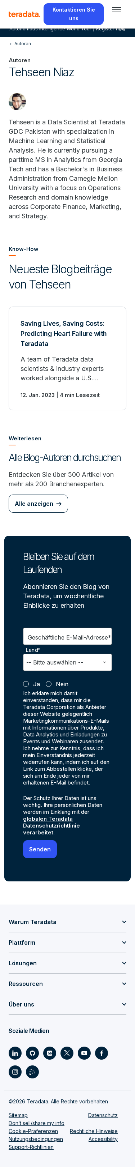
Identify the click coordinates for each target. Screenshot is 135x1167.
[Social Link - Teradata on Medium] (49, 1053)
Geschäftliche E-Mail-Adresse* (69, 637)
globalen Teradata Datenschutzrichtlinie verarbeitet (51, 825)
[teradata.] (24, 14)
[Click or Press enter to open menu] (116, 10)
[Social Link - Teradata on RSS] (32, 1071)
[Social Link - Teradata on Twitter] (66, 1053)
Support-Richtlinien (31, 1147)
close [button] (122, 28)
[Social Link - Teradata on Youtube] (84, 1053)
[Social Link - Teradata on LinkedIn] (15, 1053)
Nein (62, 684)
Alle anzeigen (34, 503)
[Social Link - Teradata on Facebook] (101, 1053)
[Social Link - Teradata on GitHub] (32, 1053)
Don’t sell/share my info (36, 1123)
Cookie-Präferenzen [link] (33, 1131)
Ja (36, 684)
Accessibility (103, 1139)
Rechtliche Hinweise (94, 1131)
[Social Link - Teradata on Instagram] (15, 1071)
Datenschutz (103, 1115)
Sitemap (18, 1115)
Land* (33, 650)
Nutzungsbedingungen (36, 1139)
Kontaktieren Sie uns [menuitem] (74, 14)
